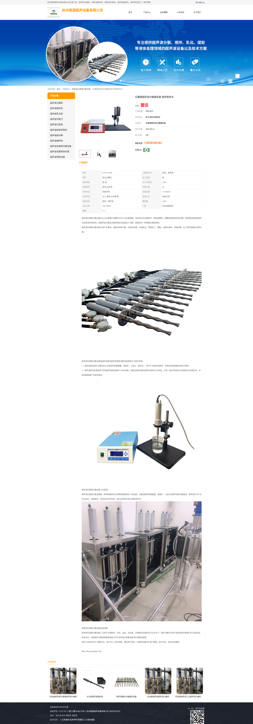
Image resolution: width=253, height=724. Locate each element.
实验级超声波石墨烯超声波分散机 (182, 697)
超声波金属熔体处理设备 (61, 151)
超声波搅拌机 (56, 108)
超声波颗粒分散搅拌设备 (88, 697)
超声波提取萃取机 (58, 130)
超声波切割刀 (56, 119)
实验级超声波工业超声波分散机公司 (151, 697)
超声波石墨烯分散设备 (81, 89)
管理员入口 (82, 720)
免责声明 (73, 720)
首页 (130, 12)
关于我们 (197, 12)
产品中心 (147, 12)
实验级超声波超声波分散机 (119, 697)
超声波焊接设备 (57, 157)
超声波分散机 (56, 103)
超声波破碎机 (56, 141)
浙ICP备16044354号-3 (77, 711)
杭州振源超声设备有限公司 (98, 711)
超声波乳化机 (56, 114)
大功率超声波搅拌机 (56, 697)
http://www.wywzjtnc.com (91, 651)
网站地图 (91, 720)
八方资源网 (64, 720)
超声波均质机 (56, 124)
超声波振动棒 (56, 135)
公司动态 (180, 12)
